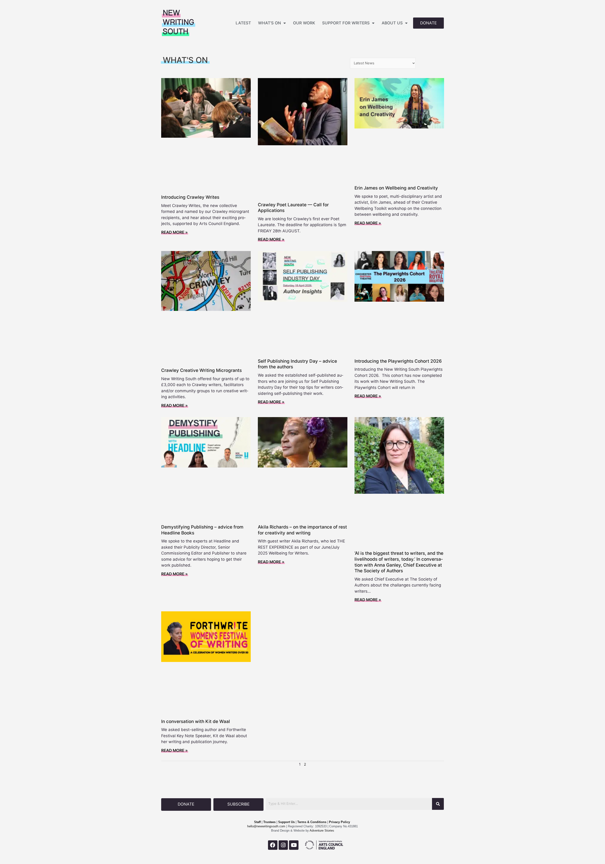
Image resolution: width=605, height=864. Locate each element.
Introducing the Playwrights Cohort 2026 (398, 361)
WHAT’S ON (269, 23)
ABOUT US (392, 23)
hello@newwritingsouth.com (266, 826)
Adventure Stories (321, 830)
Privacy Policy (339, 822)
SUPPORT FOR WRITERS (346, 23)
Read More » (174, 232)
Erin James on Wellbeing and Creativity (396, 188)
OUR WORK (304, 23)
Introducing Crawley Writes (190, 197)
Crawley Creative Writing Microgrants (201, 370)
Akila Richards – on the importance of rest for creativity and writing (302, 530)
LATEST (243, 23)
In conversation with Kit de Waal (195, 721)
